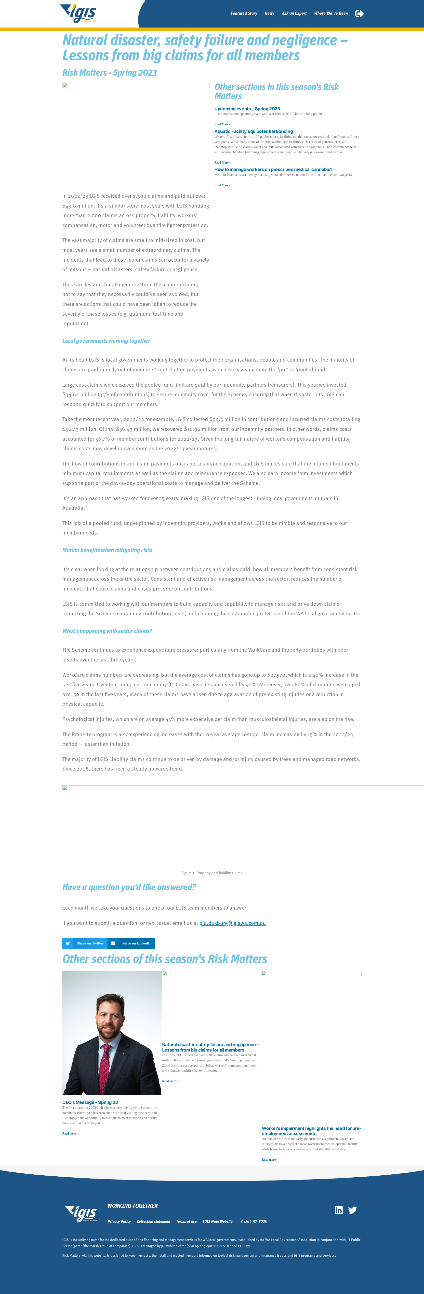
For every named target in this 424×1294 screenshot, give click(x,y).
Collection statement (153, 1222)
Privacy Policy (119, 1222)
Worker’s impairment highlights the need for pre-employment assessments (311, 1131)
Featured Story (244, 14)
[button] (84, 943)
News (270, 14)
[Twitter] (352, 1210)
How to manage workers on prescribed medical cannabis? (273, 169)
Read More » (222, 124)
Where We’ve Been (331, 14)
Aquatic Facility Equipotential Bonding (253, 131)
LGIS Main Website (218, 1222)
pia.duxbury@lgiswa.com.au (232, 923)
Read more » (70, 1134)
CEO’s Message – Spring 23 (90, 1102)
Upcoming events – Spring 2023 (247, 108)
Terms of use (186, 1222)
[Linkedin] (338, 1210)
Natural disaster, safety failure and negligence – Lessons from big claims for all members (210, 1047)
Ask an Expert (294, 14)
